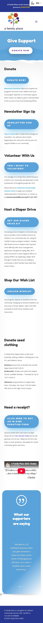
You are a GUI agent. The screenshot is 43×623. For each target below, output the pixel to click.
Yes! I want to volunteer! (18, 167)
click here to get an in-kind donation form (20, 421)
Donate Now (20, 50)
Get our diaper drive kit (18, 222)
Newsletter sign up (19, 124)
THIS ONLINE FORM (21, 436)
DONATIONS (25, 7)
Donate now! (16, 80)
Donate (10, 69)
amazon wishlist (19, 291)
